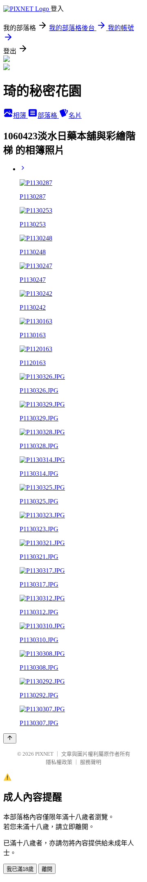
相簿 (20, 115)
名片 (75, 115)
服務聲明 (90, 762)
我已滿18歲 (20, 869)
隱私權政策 (59, 762)
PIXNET (44, 754)
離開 (47, 869)
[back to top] (9, 738)
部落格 (48, 115)
